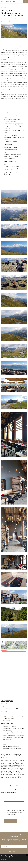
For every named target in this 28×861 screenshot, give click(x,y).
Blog (26, 1)
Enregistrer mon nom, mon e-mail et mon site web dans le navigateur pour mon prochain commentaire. (15, 812)
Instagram (10, 852)
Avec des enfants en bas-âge (5, 18)
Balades (13, 18)
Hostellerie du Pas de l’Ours (8, 716)
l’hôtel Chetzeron (13, 54)
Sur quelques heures (4, 21)
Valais (9, 21)
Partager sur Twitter (15, 789)
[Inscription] (25, 846)
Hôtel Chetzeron (6, 715)
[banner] (7, 1)
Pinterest (14, 852)
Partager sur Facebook (12, 789)
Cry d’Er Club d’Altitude (8, 708)
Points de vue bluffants (15, 20)
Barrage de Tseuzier (5, 75)
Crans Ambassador (6, 720)
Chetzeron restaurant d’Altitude (9, 707)
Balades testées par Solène (19, 18)
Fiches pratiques (8, 20)
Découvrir (2, 20)
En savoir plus (4, 859)
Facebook (18, 852)
